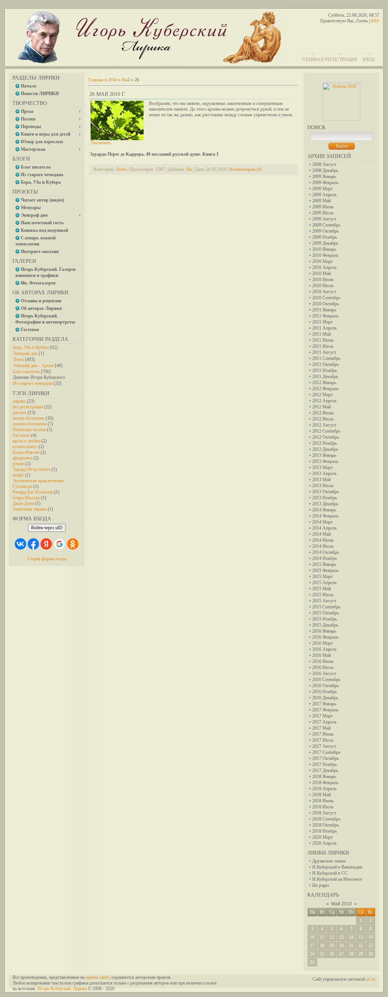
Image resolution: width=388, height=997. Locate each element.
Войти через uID (47, 527)
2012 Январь (324, 382)
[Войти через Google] (59, 544)
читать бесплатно (29, 418)
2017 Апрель (324, 722)
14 (351, 937)
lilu (189, 169)
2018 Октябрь (325, 825)
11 (322, 937)
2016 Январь (324, 631)
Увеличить (101, 142)
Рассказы (21, 435)
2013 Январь (324, 455)
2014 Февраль (325, 516)
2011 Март (322, 322)
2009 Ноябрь (324, 237)
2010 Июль (322, 285)
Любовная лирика (30, 509)
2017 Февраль (325, 710)
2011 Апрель (324, 328)
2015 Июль (322, 594)
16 (370, 937)
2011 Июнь (322, 340)
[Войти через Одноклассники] (72, 544)
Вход (369, 59)
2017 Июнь (322, 734)
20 (341, 945)
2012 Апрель (324, 400)
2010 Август (324, 291)
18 (322, 945)
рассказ (20, 412)
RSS (375, 20)
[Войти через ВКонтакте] (20, 544)
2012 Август (324, 425)
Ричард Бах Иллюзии (33, 492)
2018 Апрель (324, 788)
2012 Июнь (322, 413)
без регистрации (28, 406)
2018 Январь (324, 776)
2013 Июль (322, 485)
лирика (19, 401)
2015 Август (324, 600)
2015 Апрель (324, 582)
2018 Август (324, 813)
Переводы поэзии (29, 429)
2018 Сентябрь (326, 819)
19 (332, 945)
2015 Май (321, 588)
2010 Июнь (322, 279)
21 (351, 945)
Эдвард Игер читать (31, 469)
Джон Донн (23, 503)
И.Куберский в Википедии (337, 867)
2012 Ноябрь (324, 443)
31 (312, 962)
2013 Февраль (325, 461)
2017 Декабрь (325, 770)
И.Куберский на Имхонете (337, 879)
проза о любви (26, 441)
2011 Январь (324, 310)
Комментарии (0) (246, 169)
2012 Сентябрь (326, 431)
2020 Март (322, 837)
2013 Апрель (324, 473)
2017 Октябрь (325, 758)
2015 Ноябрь (324, 619)
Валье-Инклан (26, 452)
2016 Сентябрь (326, 679)
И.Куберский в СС (329, 873)
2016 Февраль (325, 637)
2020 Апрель (324, 843)
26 (332, 953)
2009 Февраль (325, 182)
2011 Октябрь (325, 364)
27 (341, 953)
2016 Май (321, 655)
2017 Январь (324, 703)
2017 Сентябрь (326, 752)
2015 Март (322, 576)
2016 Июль (322, 667)
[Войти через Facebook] (33, 544)
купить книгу (25, 446)
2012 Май (321, 406)
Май (126, 80)
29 (360, 953)
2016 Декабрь (325, 697)
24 (312, 953)
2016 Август (324, 673)
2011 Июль (322, 346)
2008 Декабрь (325, 170)
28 (351, 953)
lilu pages (320, 885)
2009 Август (324, 219)
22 (360, 945)
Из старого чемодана (33, 383)
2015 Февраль (325, 570)
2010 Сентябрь (326, 297)
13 (341, 937)
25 (322, 953)
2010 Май (321, 273)
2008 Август (324, 164)
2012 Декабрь (325, 449)
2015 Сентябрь (326, 606)
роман (18, 463)
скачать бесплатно (30, 424)
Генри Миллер (26, 497)
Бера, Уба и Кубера (31, 347)
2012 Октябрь (325, 437)
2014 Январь (324, 510)
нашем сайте (97, 977)
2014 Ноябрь (324, 558)
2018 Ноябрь (324, 831)
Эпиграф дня (25, 353)
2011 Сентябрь (326, 358)
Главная (313, 59)
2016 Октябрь (325, 685)
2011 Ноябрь (324, 370)
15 (360, 937)
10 (312, 937)
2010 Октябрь (325, 303)
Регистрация (341, 59)
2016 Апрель (324, 649)
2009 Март (322, 188)
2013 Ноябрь (324, 497)
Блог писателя (26, 371)
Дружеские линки (329, 861)
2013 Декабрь (325, 503)
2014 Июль (322, 546)
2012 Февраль (325, 388)
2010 (112, 80)
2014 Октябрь (325, 552)
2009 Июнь (322, 206)
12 (332, 937)
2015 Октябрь (325, 613)
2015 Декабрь (325, 625)
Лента (18, 359)
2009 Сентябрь (326, 225)
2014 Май (321, 534)
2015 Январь (324, 564)
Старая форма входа (46, 558)
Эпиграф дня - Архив (33, 365)
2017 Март (322, 716)
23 (370, 945)
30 (370, 953)
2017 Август (324, 746)
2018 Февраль (325, 782)
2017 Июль (322, 740)
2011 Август (324, 352)
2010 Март (322, 261)
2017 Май (321, 728)
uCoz (370, 979)
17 (312, 945)
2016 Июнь (322, 661)
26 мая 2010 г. (107, 94)
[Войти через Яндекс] (46, 544)
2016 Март (322, 643)
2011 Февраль (325, 316)
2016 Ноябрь (324, 691)
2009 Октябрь (325, 231)
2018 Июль (322, 806)
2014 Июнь (322, 540)
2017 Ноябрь (324, 764)
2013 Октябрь (325, 491)
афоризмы (22, 458)
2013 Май (321, 479)
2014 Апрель (324, 528)
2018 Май (321, 794)
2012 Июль (322, 419)
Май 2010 (341, 903)
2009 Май (321, 200)
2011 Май (321, 334)
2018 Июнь (322, 800)
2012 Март (322, 394)
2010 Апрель (324, 267)
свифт (18, 475)
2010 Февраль (325, 255)
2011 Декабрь (325, 376)
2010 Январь (324, 249)
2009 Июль (322, 213)
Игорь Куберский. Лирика (62, 988)
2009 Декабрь (325, 243)
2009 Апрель (324, 194)
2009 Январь (324, 176)
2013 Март (322, 467)
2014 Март (322, 522)
